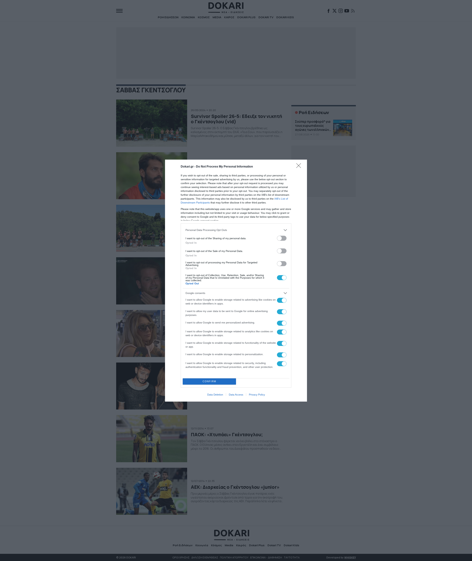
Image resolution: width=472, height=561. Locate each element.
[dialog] (236, 281)
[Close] (299, 166)
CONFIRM (209, 381)
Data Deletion (215, 394)
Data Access (236, 394)
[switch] (282, 238)
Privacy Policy (257, 394)
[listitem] (236, 230)
